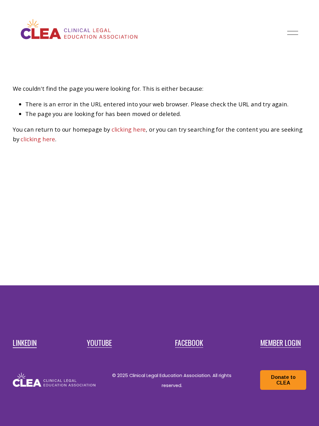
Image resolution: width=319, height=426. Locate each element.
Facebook (189, 342)
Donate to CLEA (283, 380)
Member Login (280, 342)
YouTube (99, 342)
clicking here (129, 129)
